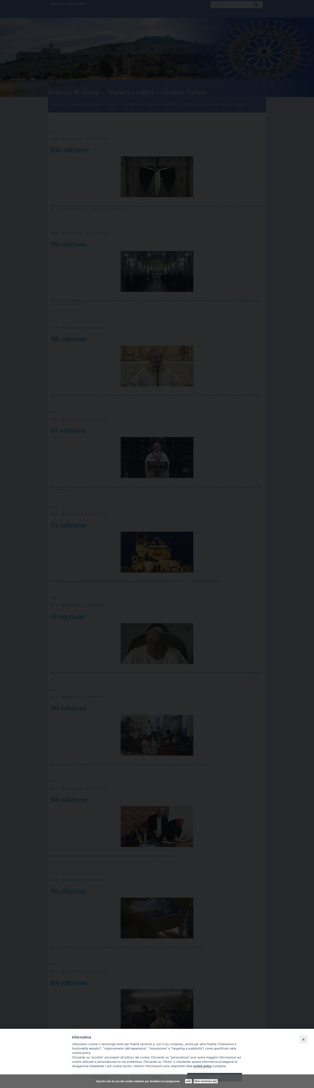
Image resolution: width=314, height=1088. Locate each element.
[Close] (303, 1039)
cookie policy (202, 1066)
